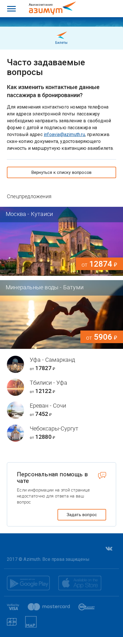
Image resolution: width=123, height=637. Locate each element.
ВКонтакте (108, 548)
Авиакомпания (41, 5)
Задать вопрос (82, 514)
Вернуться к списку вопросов (61, 172)
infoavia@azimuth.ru (64, 134)
